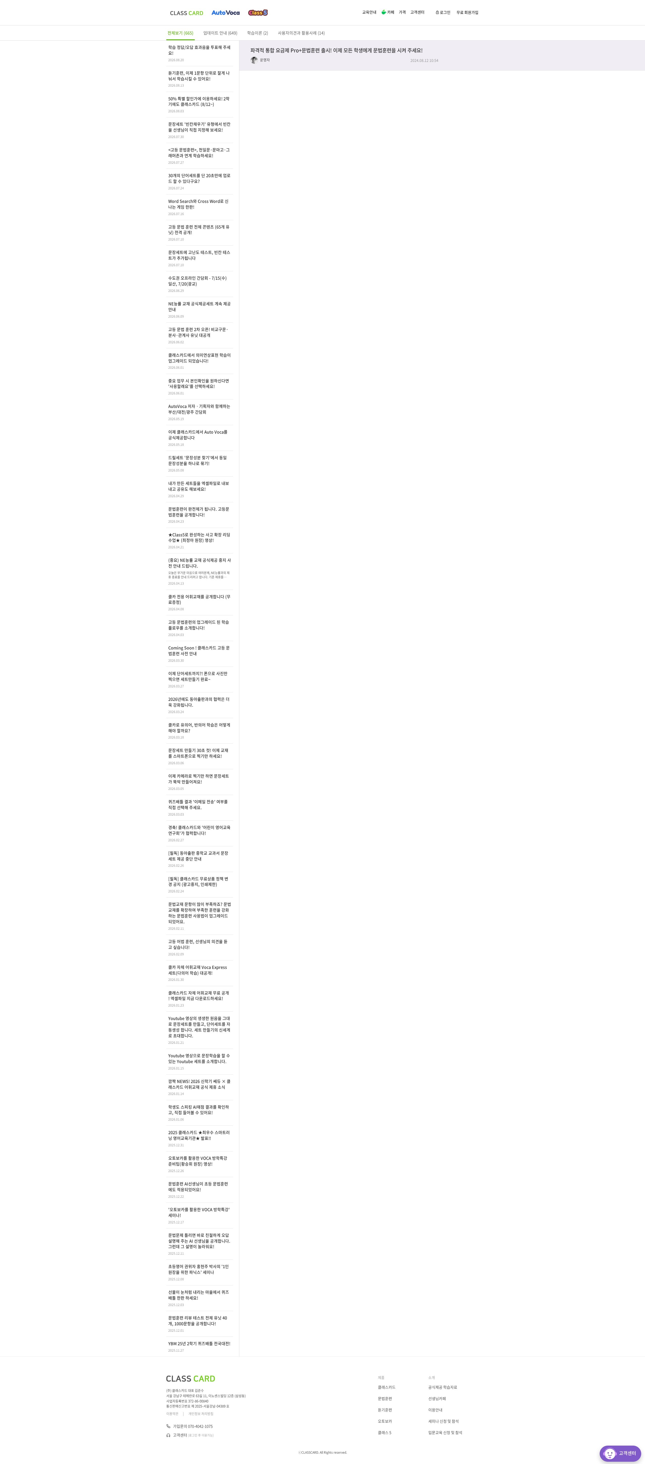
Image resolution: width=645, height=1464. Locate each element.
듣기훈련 (385, 1410)
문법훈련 (385, 1398)
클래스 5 (384, 1432)
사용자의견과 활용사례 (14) (301, 33)
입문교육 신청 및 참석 (445, 1432)
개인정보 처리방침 (200, 1413)
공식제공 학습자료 (442, 1387)
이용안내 (435, 1410)
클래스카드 (387, 1387)
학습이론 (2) (257, 33)
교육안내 (369, 12)
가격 (402, 12)
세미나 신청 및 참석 (443, 1421)
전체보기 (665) (181, 33)
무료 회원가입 (467, 12)
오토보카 (385, 1421)
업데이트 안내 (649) (220, 33)
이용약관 (172, 1413)
